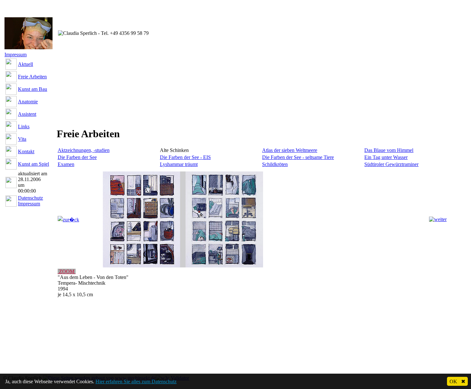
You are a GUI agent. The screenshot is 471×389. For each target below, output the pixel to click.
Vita (22, 139)
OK (457, 381)
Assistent (27, 114)
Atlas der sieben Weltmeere (289, 150)
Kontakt (26, 151)
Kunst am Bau (32, 89)
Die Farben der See (77, 157)
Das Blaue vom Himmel (388, 150)
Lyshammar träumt (179, 164)
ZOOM (67, 271)
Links (23, 126)
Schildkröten (275, 164)
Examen (66, 164)
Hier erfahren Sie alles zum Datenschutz (136, 381)
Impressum (15, 54)
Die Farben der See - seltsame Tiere (298, 157)
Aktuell (25, 64)
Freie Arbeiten (32, 76)
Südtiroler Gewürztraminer (391, 164)
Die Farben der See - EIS (185, 157)
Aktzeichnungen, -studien (84, 150)
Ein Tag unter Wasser (386, 157)
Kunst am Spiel (33, 164)
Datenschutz (30, 198)
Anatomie (28, 101)
